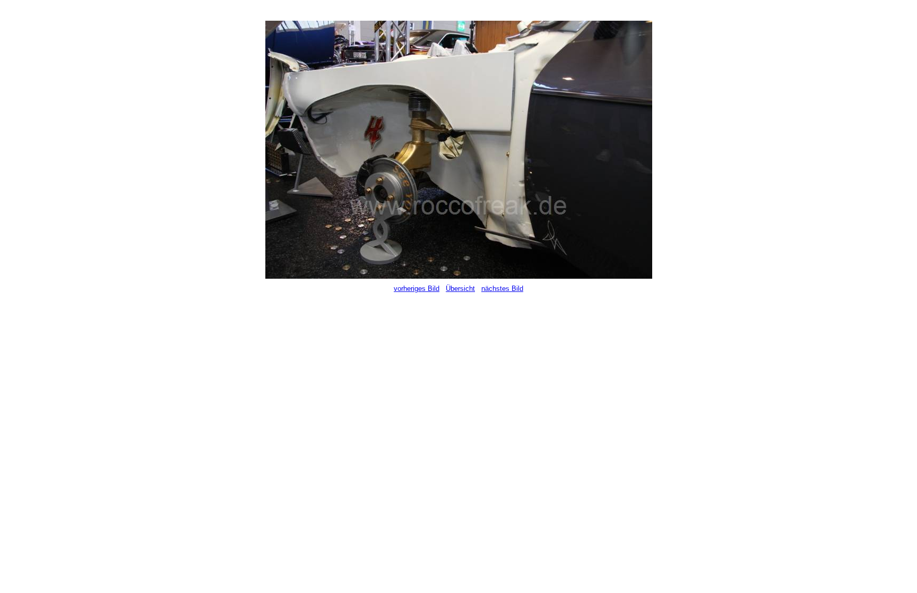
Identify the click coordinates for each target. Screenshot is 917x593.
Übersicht (460, 289)
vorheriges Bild (416, 289)
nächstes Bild (502, 289)
